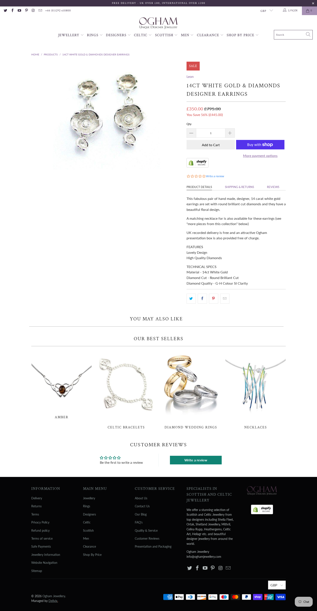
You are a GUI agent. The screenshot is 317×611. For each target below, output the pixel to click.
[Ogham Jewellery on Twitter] (5, 11)
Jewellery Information (45, 554)
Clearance (208, 35)
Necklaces (255, 390)
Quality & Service (146, 530)
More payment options (260, 156)
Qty (189, 124)
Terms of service (42, 538)
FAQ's (139, 522)
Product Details (199, 187)
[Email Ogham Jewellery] (40, 11)
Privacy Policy (40, 522)
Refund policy (40, 530)
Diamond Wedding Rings (191, 390)
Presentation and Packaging (153, 546)
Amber (61, 385)
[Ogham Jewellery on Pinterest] (26, 11)
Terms (35, 514)
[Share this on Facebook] (202, 299)
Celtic (141, 35)
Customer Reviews (147, 538)
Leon (190, 76)
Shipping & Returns (239, 187)
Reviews (273, 187)
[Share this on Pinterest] (213, 299)
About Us (141, 498)
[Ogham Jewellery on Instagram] (33, 11)
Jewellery (69, 35)
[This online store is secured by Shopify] (198, 166)
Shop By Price (241, 35)
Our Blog (141, 514)
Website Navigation (44, 562)
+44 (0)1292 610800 (58, 11)
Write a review (195, 460)
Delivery (36, 498)
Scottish (164, 35)
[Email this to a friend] (224, 299)
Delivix (53, 601)
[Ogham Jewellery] (158, 23)
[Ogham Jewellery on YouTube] (19, 11)
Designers (116, 35)
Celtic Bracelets (126, 390)
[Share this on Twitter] (191, 299)
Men (185, 35)
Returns (36, 506)
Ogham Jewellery (53, 596)
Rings (93, 35)
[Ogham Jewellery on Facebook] (12, 11)
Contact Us (142, 506)
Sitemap (36, 571)
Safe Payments (41, 546)
